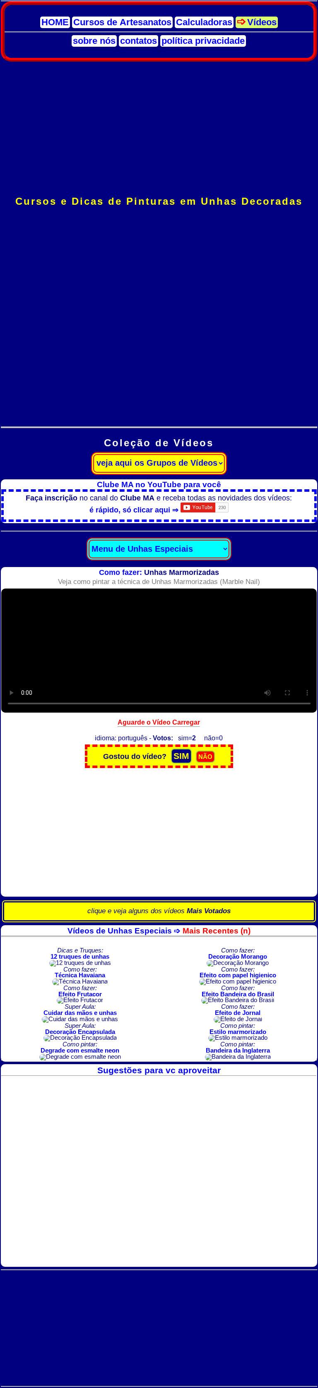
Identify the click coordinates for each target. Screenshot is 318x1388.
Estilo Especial (159, 279)
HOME (55, 22)
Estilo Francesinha (159, 298)
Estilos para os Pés (159, 371)
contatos (138, 41)
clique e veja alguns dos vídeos (159, 911)
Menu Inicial (159, 225)
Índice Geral (159, 243)
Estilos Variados (159, 353)
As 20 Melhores (159, 389)
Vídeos (262, 22)
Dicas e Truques (159, 407)
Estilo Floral (159, 316)
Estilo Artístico (159, 334)
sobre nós (94, 41)
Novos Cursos (158, 261)
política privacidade (203, 41)
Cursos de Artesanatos (122, 22)
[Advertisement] (159, 129)
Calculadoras (204, 22)
